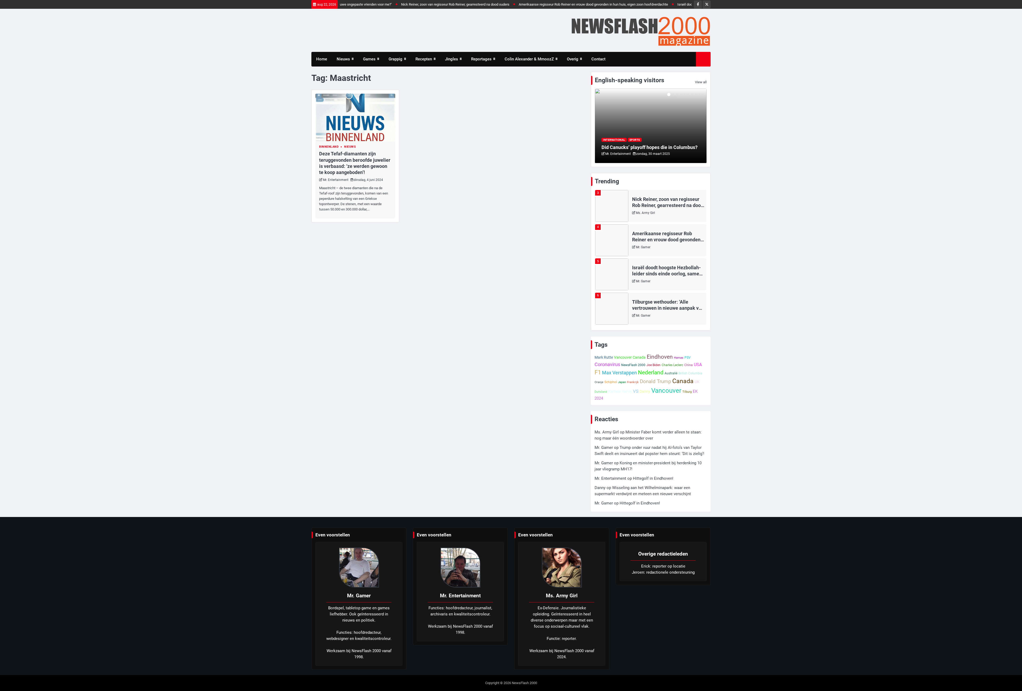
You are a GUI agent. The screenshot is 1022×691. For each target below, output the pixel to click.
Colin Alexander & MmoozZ (529, 59)
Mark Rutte (604, 357)
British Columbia (690, 373)
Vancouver (666, 390)
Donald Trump (655, 381)
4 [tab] (681, 94)
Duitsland (601, 392)
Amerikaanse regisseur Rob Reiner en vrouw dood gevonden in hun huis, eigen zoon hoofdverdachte (572, 4)
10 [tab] (703, 94)
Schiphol (610, 382)
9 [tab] (699, 94)
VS (635, 391)
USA (698, 364)
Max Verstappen (619, 372)
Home (321, 59)
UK (697, 382)
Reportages (481, 59)
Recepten (423, 59)
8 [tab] (696, 94)
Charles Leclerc (672, 365)
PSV (688, 357)
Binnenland (329, 146)
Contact (598, 59)
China (688, 365)
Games (369, 59)
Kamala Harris (620, 391)
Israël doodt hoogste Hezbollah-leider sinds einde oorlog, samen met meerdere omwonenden (667, 274)
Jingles (451, 59)
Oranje (599, 382)
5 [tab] (684, 94)
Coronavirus (607, 364)
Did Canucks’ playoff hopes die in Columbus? (649, 147)
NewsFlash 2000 (633, 365)
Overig (572, 59)
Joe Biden (653, 365)
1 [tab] (668, 94)
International (614, 140)
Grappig (395, 59)
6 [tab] (688, 94)
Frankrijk (633, 382)
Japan (622, 382)
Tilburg (687, 392)
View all (701, 82)
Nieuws (343, 59)
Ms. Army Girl (645, 213)
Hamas (678, 357)
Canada (683, 381)
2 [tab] (673, 94)
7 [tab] (692, 94)
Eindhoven (660, 357)
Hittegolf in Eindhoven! (653, 478)
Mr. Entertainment (335, 180)
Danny (645, 391)
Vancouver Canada (630, 357)
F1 (598, 372)
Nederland (651, 372)
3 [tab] (677, 94)
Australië (671, 373)
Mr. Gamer (643, 247)
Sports (634, 140)
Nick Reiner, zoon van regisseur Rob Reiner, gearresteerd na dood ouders (434, 4)
